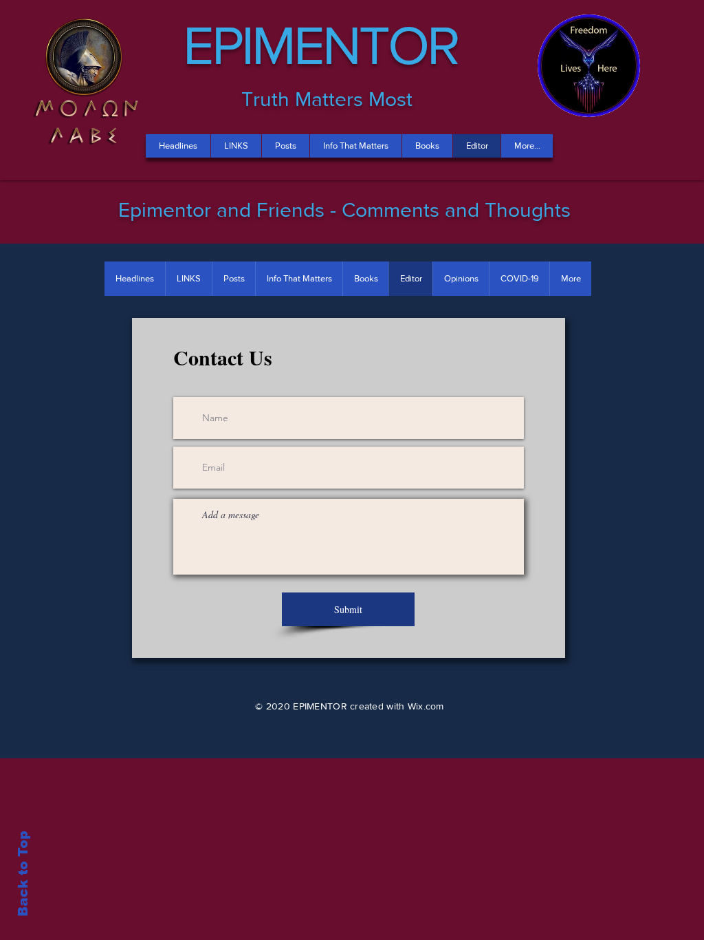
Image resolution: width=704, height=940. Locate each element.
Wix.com (426, 706)
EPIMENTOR (320, 44)
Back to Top (23, 874)
